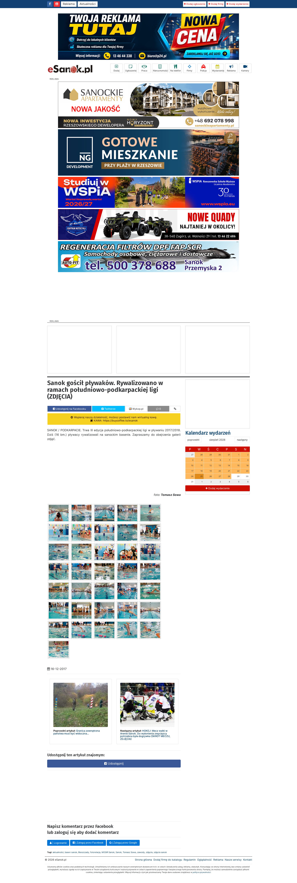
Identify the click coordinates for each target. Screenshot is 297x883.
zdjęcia (149, 852)
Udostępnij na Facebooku (70, 408)
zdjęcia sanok (160, 852)
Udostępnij (115, 763)
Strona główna (143, 859)
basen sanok (71, 852)
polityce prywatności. (202, 872)
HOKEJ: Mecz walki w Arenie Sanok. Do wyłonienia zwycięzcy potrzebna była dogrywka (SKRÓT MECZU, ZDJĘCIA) (145, 734)
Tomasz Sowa (129, 852)
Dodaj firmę (217, 3)
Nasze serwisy (233, 859)
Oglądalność (204, 859)
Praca (144, 70)
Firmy (189, 70)
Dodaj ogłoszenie (195, 3)
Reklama (69, 4)
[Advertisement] (148, 295)
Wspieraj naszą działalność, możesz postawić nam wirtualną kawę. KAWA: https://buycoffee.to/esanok (115, 419)
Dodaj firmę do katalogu (167, 859)
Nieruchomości (160, 70)
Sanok (119, 852)
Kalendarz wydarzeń (208, 433)
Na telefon (175, 70)
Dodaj (116, 70)
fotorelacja (95, 852)
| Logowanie (59, 842)
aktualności (58, 852)
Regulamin (190, 859)
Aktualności (88, 4)
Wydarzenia (218, 70)
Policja (203, 70)
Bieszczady (83, 852)
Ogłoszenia (130, 70)
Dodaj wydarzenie (238, 3)
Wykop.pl (137, 408)
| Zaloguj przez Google (124, 842)
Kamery (245, 70)
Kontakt (247, 859)
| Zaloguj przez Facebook (89, 842)
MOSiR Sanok (108, 852)
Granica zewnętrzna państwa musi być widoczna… (76, 732)
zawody (141, 852)
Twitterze (109, 408)
